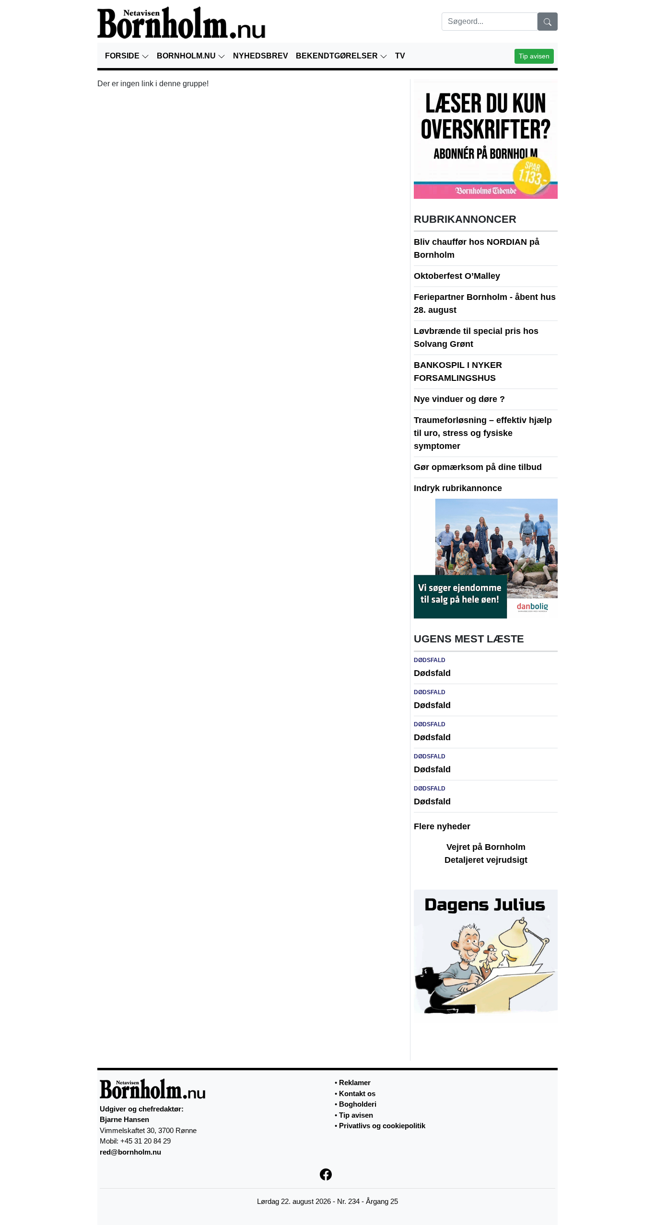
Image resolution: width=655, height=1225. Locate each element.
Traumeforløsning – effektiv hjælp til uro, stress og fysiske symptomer (483, 433)
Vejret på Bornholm (486, 847)
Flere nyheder (442, 826)
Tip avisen (534, 56)
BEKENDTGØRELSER (338, 56)
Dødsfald (432, 673)
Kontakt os (357, 1093)
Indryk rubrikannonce (458, 488)
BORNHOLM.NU (187, 56)
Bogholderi (357, 1104)
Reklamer (355, 1082)
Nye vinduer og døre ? (459, 399)
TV (400, 56)
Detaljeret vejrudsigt (485, 860)
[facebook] (328, 1173)
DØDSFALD (429, 660)
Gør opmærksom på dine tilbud (478, 467)
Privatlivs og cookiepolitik (382, 1126)
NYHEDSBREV (260, 56)
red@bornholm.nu (130, 1152)
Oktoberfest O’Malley (457, 276)
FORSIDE (123, 56)
